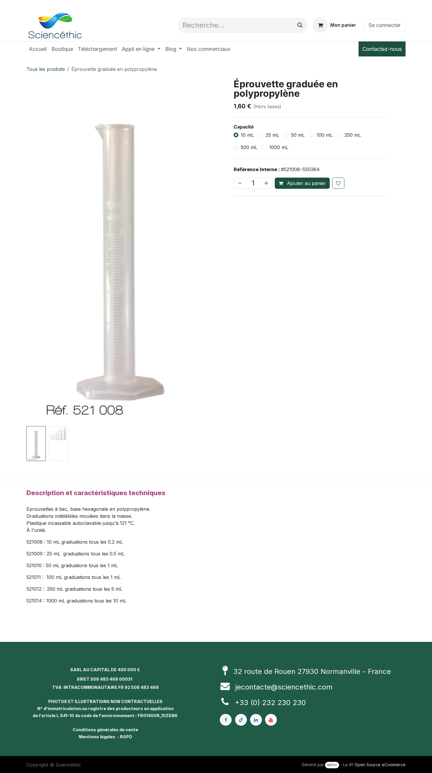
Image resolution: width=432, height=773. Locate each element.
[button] (36, 251)
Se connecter (385, 25)
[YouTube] (271, 720)
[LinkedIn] (256, 720)
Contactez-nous (382, 49)
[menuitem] (37, 49)
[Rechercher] (300, 25)
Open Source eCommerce (380, 764)
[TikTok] (241, 720)
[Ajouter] (267, 183)
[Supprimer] (239, 183)
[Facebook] (226, 720)
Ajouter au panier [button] (305, 183)
